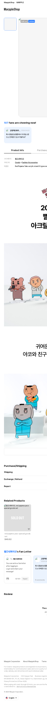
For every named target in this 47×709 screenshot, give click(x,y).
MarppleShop (9, 2)
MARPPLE (20, 2)
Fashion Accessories (30, 162)
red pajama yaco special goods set (17, 535)
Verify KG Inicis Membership (26, 686)
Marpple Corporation (12, 661)
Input (25, 579)
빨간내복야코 (19, 159)
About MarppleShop (31, 661)
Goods (17, 162)
